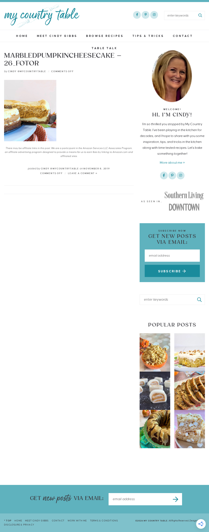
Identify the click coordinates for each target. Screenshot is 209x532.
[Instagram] (154, 15)
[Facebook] (137, 15)
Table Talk (104, 48)
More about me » (172, 162)
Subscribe (170, 271)
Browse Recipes (104, 36)
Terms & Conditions (104, 520)
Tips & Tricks (148, 36)
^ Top (7, 520)
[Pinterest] (145, 15)
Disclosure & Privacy (19, 524)
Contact (183, 36)
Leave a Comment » (83, 173)
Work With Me (77, 520)
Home (22, 36)
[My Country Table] (42, 16)
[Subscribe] (176, 499)
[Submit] (200, 15)
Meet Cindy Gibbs (57, 36)
